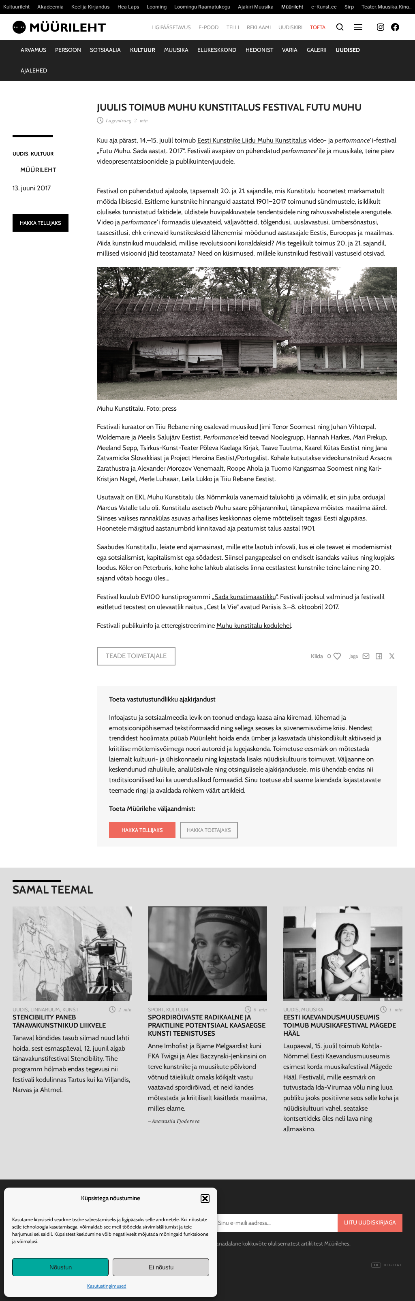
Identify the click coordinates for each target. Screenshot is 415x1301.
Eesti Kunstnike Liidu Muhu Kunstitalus (252, 140)
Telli (233, 27)
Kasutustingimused (106, 1286)
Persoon (68, 49)
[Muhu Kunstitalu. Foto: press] (247, 398)
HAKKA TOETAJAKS (209, 830)
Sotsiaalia (105, 49)
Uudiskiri (290, 27)
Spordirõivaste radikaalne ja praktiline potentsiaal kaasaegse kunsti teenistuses (206, 1025)
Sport (156, 1009)
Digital (388, 1265)
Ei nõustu (161, 1267)
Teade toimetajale (136, 656)
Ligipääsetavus (171, 27)
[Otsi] (340, 27)
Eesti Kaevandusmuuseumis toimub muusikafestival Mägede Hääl (339, 1025)
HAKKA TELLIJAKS (40, 223)
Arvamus (33, 49)
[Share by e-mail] (366, 656)
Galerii (317, 49)
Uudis (20, 153)
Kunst (70, 1009)
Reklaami (259, 27)
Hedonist (259, 49)
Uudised (348, 49)
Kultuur (142, 49)
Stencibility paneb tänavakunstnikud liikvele (59, 1021)
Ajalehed (34, 70)
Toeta (317, 27)
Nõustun (60, 1267)
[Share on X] (392, 656)
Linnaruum (45, 1009)
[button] (205, 1198)
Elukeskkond (216, 49)
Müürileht (38, 170)
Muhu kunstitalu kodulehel (253, 625)
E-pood (208, 27)
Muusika (176, 49)
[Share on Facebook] (379, 656)
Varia (289, 49)
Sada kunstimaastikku (245, 597)
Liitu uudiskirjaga (370, 1222)
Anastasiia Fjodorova (176, 1120)
